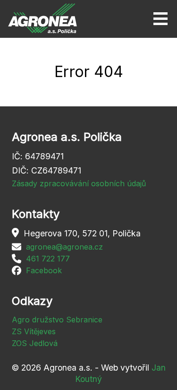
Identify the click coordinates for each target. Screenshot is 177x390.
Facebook (44, 270)
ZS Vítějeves (34, 331)
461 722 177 (48, 258)
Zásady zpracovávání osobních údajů (79, 183)
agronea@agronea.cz (64, 246)
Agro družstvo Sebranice (57, 319)
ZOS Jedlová (35, 343)
